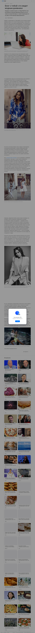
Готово (17, 321)
